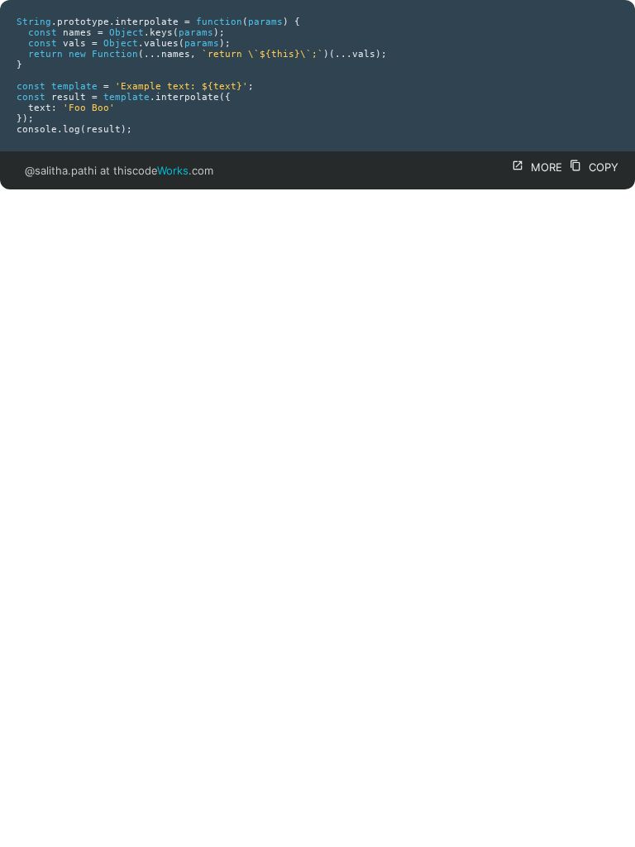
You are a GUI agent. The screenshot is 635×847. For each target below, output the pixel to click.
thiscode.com (163, 170)
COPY (594, 167)
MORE (537, 167)
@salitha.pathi (61, 170)
